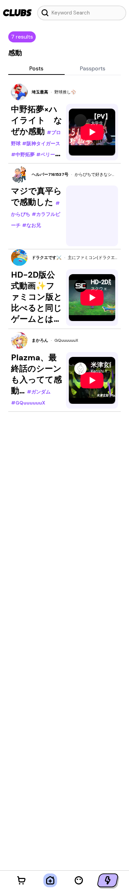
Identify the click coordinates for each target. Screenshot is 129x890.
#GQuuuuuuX (28, 403)
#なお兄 (31, 225)
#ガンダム (39, 392)
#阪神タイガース (41, 143)
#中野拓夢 (23, 154)
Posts (36, 68)
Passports (92, 68)
